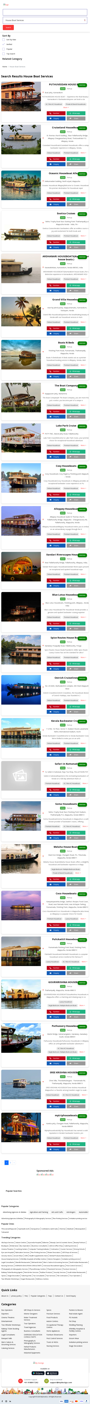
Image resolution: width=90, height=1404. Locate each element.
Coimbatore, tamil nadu (49, 1229)
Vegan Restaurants (28, 1279)
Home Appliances (53, 1331)
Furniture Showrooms (55, 1335)
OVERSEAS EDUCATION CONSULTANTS (28, 1266)
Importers (73, 1335)
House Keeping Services (10, 1259)
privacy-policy (16, 1296)
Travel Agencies (30, 1327)
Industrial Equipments (32, 1353)
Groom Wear (18, 1256)
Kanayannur (35, 1229)
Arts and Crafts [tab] (57, 1212)
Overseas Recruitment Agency (54, 1266)
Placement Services (54, 1269)
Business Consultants (39, 1246)
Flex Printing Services (60, 1218)
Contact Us (59, 1296)
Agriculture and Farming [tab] (39, 1212)
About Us (4, 1296)
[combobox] (45, 20)
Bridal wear (14, 1246)
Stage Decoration (14, 1276)
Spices (3, 1276)
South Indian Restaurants (76, 1272)
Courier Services (66, 1249)
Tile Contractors (62, 1276)
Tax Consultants (39, 1276)
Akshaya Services (7, 1242)
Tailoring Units (26, 1276)
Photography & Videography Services (38, 1218)
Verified (9, 44)
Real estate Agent (75, 1314)
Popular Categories (38, 1296)
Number (56, 113)
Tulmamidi (5, 1232)
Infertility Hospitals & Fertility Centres (33, 1259)
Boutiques (5, 1246)
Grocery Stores (6, 1256)
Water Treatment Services (30, 1318)
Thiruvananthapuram (9, 1229)
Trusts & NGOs (52, 1342)
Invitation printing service (78, 1218)
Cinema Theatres (7, 1249)
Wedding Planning (75, 1325)
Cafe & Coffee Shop (56, 1246)
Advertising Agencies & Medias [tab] (14, 1212)
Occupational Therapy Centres (55, 1326)
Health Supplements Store (38, 1256)
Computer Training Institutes (39, 1249)
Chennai (62, 1229)
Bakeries (46, 1242)
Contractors (55, 1249)
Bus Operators (25, 1246)
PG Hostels (73, 1317)
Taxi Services (50, 1276)
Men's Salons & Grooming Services (55, 1262)
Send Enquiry (71, 1296)
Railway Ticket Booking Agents (12, 1272)
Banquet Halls (6, 1338)
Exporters (5, 1314)
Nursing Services (7, 1266)
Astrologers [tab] (71, 1212)
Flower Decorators (54, 1252)
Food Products (52, 1317)
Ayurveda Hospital (34, 1242)
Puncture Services (69, 1269)
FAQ (26, 1296)
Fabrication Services (22, 1252)
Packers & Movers (76, 1310)
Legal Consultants (7, 1262)
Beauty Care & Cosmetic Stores (61, 1242)
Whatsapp (76, 113)
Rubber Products (46, 1272)
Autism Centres (21, 1242)
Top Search (10, 54)
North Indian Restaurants (79, 1262)
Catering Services (70, 1246)
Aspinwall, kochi (23, 1229)
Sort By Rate (11, 39)
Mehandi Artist (37, 1262)
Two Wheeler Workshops (10, 1279)
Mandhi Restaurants (23, 1262)
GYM (26, 1256)
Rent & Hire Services (31, 1272)
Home (4, 66)
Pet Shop (72, 1321)
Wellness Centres (42, 1279)
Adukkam (70, 1229)
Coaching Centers (21, 1249)
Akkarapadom (80, 1229)
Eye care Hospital (7, 1252)
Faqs (50, 1296)
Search (8, 27)
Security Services (60, 1272)
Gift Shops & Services (69, 1252)
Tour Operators (75, 1276)
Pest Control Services (73, 1266)
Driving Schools (79, 1249)
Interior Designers (54, 1259)
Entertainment (6, 1321)
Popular (9, 49)
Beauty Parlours (79, 1242)
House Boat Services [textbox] (15, 20)
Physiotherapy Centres (38, 1269)
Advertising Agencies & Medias (12, 1218)
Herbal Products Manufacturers (60, 1256)
